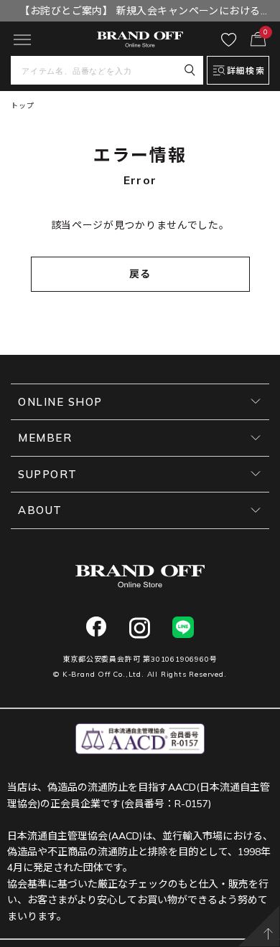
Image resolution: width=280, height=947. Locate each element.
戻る (140, 273)
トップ (22, 105)
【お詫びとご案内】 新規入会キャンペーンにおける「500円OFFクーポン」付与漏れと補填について (139, 13)
